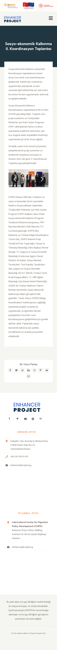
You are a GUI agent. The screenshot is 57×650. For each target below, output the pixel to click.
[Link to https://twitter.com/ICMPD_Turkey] (18, 419)
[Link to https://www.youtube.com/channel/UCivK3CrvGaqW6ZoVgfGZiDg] (26, 419)
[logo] (12, 17)
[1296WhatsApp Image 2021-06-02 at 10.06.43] (28, 178)
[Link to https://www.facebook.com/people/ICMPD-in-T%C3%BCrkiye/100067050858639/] (11, 419)
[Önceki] (14, 179)
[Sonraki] (42, 179)
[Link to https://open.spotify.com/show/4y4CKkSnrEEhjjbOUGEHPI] (34, 419)
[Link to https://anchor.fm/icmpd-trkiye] (41, 419)
